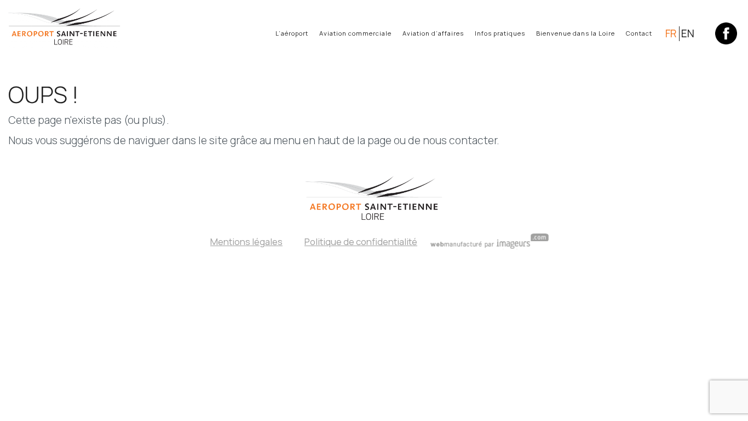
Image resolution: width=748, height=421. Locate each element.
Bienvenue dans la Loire (575, 33)
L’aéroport (291, 33)
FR (671, 33)
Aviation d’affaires (433, 33)
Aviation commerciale (355, 33)
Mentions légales (246, 241)
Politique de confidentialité (360, 241)
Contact (639, 33)
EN (687, 33)
